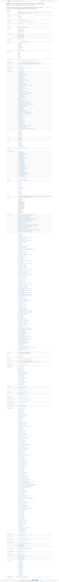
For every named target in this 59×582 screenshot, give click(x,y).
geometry (8, 352)
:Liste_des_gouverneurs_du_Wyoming (24, 103)
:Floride (20, 90)
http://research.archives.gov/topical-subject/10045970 (25, 230)
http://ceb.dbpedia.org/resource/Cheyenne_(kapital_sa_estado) (26, 249)
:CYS (20, 420)
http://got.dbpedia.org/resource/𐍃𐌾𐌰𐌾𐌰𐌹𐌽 (23, 340)
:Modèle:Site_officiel (21, 164)
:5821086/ (20, 350)
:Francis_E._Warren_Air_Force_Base (24, 444)
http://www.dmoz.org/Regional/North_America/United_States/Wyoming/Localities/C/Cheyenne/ (30, 229)
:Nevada (20, 108)
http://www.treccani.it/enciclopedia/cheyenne (24, 217)
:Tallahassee (21, 117)
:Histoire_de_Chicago (22, 454)
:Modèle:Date (21, 155)
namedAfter (9, 39)
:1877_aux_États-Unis (22, 408)
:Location (19, 185)
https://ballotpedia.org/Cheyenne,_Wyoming (24, 221)
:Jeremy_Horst (21, 375)
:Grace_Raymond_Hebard (22, 449)
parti (8, 147)
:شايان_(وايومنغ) (21, 238)
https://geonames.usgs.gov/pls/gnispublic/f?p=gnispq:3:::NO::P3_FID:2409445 (28, 225)
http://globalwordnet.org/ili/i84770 (22, 345)
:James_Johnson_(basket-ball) (23, 373)
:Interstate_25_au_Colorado (22, 460)
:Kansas (20, 99)
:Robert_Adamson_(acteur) (22, 381)
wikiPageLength (9, 67)
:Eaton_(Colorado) (21, 440)
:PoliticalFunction (20, 188)
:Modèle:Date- (21, 156)
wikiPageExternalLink (10, 62)
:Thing (19, 182)
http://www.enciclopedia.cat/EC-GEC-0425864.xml (24, 215)
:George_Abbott (21, 446)
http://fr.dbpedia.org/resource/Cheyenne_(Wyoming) (27, 4)
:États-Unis (20, 23)
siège (9, 553)
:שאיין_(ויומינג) (21, 269)
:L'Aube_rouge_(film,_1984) (22, 100)
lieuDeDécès (10, 540)
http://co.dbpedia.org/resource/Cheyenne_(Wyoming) (25, 336)
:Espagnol (20, 89)
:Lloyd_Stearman (21, 488)
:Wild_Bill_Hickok (21, 522)
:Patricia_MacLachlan (22, 378)
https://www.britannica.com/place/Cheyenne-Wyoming (25, 219)
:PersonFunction (20, 187)
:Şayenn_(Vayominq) (22, 241)
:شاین (20, 305)
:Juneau (20, 98)
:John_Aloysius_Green (22, 469)
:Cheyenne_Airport (21, 406)
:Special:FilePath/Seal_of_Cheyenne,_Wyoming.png (26, 21)
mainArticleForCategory (11, 399)
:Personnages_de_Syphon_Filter (23, 495)
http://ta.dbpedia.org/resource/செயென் (23, 321)
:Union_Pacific (21, 121)
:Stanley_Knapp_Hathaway (22, 392)
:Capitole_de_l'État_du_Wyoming (23, 80)
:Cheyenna (20, 283)
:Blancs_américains (21, 79)
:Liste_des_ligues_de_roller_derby (23, 482)
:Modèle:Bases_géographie (22, 172)
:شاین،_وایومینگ (21, 261)
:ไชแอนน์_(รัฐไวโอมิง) (22, 322)
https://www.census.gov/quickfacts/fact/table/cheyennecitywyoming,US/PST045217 (28, 63)
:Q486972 (20, 192)
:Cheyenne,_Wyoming (21, 233)
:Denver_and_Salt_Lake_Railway (23, 437)
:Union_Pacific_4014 (22, 122)
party (8, 41)
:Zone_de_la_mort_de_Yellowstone (23, 527)
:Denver (20, 87)
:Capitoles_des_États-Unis (22, 423)
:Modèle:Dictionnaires (22, 157)
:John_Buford (21, 470)
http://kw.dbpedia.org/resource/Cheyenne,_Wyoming (25, 338)
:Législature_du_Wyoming (22, 105)
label (8, 198)
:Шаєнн (20, 326)
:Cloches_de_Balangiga (22, 433)
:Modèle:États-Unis (21, 167)
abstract (8, 12)
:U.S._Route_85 (21, 120)
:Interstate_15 (21, 457)
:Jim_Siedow (21, 376)
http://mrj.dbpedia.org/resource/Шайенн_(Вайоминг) (25, 292)
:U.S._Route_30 (21, 119)
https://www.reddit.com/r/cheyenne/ (22, 223)
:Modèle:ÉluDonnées (22, 174)
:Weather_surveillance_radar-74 (23, 521)
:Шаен (20, 243)
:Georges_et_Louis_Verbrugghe (23, 448)
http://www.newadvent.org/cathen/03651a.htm (24, 216)
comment (8, 196)
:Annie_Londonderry (22, 412)
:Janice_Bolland (21, 374)
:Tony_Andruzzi (21, 382)
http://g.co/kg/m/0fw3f (21, 344)
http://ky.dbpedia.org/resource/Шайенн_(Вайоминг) (25, 282)
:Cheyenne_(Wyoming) (22, 83)
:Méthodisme (21, 107)
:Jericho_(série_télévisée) (22, 97)
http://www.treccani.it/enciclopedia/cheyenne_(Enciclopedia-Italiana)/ (27, 218)
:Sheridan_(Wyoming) (22, 503)
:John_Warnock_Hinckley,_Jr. (23, 472)
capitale (9, 534)
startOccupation (9, 59)
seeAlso (8, 214)
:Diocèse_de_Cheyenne (22, 127)
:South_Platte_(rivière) (22, 116)
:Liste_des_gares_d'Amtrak (22, 480)
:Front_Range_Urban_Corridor (23, 91)
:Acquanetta (20, 367)
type (8, 182)
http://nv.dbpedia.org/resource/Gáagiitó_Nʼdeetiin (24, 300)
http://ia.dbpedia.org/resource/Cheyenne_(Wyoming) (25, 273)
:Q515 (20, 193)
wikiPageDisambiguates (11, 403)
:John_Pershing (21, 471)
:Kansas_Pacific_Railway (22, 473)
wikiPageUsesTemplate (10, 151)
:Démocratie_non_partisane (22, 88)
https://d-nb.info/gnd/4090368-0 (22, 348)
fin (8, 137)
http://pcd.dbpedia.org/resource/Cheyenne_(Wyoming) (25, 339)
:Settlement (20, 189)
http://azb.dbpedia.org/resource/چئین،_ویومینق (24, 335)
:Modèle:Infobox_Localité (22, 158)
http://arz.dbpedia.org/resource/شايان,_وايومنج (24, 239)
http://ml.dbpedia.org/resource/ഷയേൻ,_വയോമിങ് (24, 290)
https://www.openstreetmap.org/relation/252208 (24, 342)
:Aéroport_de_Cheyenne (22, 405)
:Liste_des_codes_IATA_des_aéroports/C (24, 102)
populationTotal (9, 50)
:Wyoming (20, 123)
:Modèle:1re (20, 152)
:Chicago (20, 430)
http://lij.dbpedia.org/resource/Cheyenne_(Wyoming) (25, 284)
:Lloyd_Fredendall (21, 377)
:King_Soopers (21, 474)
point (8, 180)
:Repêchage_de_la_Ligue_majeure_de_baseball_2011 (26, 498)
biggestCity (9, 365)
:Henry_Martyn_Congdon (22, 453)
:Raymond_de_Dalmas (22, 496)
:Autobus (20, 77)
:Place (19, 184)
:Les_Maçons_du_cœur (22, 477)
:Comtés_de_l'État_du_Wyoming (23, 435)
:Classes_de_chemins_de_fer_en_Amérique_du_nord (26, 85)
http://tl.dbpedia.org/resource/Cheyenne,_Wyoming (24, 323)
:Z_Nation (20, 124)
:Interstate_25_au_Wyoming (23, 94)
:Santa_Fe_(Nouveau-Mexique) (23, 502)
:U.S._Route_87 (21, 517)
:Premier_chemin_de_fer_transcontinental (24, 112)
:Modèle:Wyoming (21, 176)
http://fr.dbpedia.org (23, 5)
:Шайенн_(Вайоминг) (22, 302)
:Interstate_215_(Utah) (22, 458)
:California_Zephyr (21, 421)
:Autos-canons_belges (22, 415)
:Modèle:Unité (21, 165)
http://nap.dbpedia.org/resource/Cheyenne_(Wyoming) (25, 294)
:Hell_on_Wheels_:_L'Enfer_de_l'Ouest (24, 92)
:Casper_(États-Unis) (22, 424)
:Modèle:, (20, 151)
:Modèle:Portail (21, 162)
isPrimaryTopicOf (9, 363)
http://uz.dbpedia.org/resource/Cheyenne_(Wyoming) (25, 328)
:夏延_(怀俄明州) (21, 334)
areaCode (8, 14)
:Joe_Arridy (20, 468)
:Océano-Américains (22, 109)
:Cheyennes (20, 39)
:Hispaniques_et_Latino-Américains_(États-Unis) (25, 93)
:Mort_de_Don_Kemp (22, 491)
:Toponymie (20, 514)
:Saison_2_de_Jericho (22, 501)
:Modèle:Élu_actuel (21, 175)
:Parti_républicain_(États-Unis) (23, 41)
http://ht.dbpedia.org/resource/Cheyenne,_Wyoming (25, 270)
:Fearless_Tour (21, 442)
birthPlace (9, 367)
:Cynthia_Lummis (21, 371)
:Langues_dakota (21, 101)
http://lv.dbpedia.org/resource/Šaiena (23, 287)
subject (8, 178)
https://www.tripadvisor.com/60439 (22, 228)
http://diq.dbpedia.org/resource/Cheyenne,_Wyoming (25, 254)
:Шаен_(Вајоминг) (21, 289)
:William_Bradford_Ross (22, 394)
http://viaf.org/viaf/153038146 (22, 343)
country (8, 23)
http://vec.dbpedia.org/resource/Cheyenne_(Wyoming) (25, 329)
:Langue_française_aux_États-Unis (23, 475)
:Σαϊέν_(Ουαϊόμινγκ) (22, 255)
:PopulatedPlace (20, 194)
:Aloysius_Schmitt (21, 411)
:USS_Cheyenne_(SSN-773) (23, 401)
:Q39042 (20, 234)
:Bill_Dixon (20, 417)
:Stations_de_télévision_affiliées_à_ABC (24, 506)
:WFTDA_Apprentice (22, 520)
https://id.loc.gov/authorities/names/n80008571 (24, 349)
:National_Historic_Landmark (23, 492)
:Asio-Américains (21, 76)
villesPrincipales (10, 555)
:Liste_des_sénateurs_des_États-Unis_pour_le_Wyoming (26, 484)
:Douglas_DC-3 (21, 439)
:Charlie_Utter (21, 427)
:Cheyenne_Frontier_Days (22, 84)
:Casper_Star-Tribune (22, 425)
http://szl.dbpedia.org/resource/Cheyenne (23, 320)
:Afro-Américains (21, 71)
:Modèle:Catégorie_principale (23, 154)
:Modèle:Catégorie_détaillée (22, 168)
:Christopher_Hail (21, 370)
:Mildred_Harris (21, 384)
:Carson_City (21, 81)
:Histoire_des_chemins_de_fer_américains (24, 455)
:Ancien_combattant (21, 74)
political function (13, 5)
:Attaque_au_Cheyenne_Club (23, 414)
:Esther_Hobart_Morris (22, 441)
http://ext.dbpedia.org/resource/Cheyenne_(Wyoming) (25, 260)
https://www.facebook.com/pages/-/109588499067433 (25, 220)
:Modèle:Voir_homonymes (22, 166)
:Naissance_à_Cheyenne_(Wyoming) (24, 399)
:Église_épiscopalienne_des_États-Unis (24, 125)
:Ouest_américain (21, 110)
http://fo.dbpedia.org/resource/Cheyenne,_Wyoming (25, 263)
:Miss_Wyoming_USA (22, 531)
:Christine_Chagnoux (22, 431)
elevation (8, 25)
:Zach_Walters (21, 383)
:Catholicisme (21, 82)
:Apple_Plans (21, 413)
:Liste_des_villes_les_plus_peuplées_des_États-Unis (26, 104)
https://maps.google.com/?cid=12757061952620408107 (25, 226)
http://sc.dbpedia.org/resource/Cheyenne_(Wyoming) (25, 310)
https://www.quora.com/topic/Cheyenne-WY (23, 227)
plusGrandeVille (10, 551)
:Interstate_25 (21, 459)
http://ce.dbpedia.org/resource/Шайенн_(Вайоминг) (25, 248)
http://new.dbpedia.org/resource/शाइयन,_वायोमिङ (24, 295)
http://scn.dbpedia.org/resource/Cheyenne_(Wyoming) (25, 311)
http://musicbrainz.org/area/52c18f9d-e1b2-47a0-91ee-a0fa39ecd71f (27, 347)
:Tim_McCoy (21, 511)
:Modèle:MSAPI (21, 159)
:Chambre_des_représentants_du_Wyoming (25, 426)
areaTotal (8, 16)
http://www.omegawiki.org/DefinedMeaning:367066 (24, 231)
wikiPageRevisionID (10, 69)
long (8, 357)
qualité (8, 149)
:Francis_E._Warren (21, 443)
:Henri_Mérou (21, 452)
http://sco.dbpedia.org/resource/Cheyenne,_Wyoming (25, 312)
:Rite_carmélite (21, 500)
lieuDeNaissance (10, 542)
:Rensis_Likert (21, 379)
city (8, 19)
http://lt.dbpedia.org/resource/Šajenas (23, 286)
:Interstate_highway (21, 96)
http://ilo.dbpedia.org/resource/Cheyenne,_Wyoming (25, 275)
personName (9, 43)
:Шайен (20, 244)
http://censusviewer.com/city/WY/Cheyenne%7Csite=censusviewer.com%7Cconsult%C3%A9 (30, 62)
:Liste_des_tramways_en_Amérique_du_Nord (25, 486)
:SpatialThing (20, 183)
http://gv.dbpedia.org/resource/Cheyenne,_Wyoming (25, 268)
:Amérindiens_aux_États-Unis (23, 73)
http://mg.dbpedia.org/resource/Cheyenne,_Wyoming (25, 288)
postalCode (9, 52)
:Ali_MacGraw (21, 410)
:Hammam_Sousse (21, 451)
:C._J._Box (20, 369)
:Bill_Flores (20, 368)
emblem (8, 27)
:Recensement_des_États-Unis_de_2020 (24, 113)
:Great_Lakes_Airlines (22, 450)
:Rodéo (20, 114)
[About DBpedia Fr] (9, 1)
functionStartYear (9, 33)
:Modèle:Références (21, 163)
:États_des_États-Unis (22, 126)
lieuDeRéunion (10, 548)
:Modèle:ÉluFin (21, 171)
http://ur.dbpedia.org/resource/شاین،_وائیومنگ (24, 327)
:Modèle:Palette (21, 161)
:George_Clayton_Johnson (22, 372)
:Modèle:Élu (20, 169)
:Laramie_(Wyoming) (22, 476)
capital (9, 386)
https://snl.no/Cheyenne (21, 222)
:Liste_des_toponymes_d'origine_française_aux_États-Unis (26, 485)
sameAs (8, 233)
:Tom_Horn (20, 393)
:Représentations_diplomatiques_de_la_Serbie (25, 497)
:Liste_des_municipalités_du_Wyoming (24, 483)
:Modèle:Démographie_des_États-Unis (24, 173)
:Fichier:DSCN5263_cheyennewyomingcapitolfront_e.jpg (26, 128)
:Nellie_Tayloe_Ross (22, 493)
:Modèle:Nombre (21, 160)
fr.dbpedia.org (33, 5)
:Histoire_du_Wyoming (22, 456)
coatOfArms (9, 21)
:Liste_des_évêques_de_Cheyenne (23, 487)
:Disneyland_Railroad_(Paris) (23, 438)
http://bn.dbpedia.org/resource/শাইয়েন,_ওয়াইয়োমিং (24, 245)
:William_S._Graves (21, 524)
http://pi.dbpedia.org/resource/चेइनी (22, 341)
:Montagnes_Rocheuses (22, 106)
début (8, 131)
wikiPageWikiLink (9, 71)
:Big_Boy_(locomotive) (22, 78)
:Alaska (20, 72)
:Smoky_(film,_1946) (22, 504)
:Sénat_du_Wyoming (22, 507)
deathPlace (9, 392)
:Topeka (20, 118)
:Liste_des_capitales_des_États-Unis (24, 478)
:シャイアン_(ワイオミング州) (23, 279)
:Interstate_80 (21, 95)
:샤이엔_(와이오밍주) (22, 280)
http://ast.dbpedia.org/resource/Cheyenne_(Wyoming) (25, 240)
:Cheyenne (20, 235)
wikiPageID (9, 65)
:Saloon (20, 115)
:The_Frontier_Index (22, 510)
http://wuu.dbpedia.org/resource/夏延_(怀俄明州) (24, 333)
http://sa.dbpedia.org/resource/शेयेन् (22, 309)
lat (7, 355)
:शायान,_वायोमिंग (21, 291)
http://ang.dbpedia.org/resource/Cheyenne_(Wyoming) (25, 237)
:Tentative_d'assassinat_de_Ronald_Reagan (25, 508)
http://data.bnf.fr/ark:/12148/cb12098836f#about (24, 346)
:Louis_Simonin (21, 489)
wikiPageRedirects (10, 405)
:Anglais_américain (21, 75)
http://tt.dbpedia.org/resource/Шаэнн (23, 325)
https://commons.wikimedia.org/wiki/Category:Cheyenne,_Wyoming (26, 214)
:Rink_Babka (21, 380)
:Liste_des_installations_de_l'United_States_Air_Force (26, 481)
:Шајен (20, 317)
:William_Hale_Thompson (22, 523)
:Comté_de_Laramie (22, 19)
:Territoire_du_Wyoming (22, 387)
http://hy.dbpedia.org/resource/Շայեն (23, 272)
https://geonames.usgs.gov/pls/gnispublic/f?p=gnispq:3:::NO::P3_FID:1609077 (28, 224)
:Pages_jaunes (21, 494)
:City (19, 186)
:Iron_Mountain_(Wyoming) (22, 463)
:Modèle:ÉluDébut (21, 170)
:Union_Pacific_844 (21, 129)
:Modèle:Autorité (21, 153)
